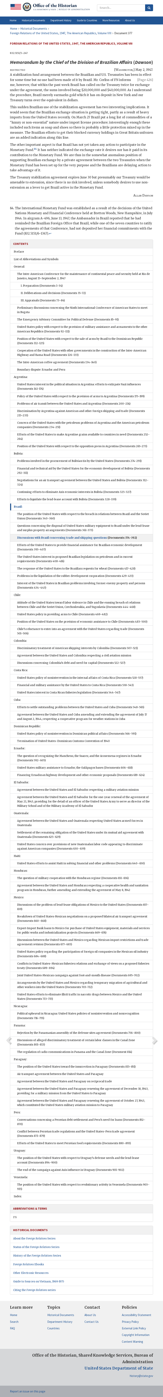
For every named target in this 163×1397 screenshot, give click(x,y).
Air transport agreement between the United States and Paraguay (60, 1074)
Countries (53, 1328)
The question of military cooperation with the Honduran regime (73, 878)
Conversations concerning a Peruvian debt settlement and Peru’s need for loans (81, 1122)
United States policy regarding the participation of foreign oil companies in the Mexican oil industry (82, 954)
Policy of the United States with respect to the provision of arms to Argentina (81, 396)
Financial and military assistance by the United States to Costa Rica (75, 685)
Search (14, 1322)
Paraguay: (20, 1059)
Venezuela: (21, 1177)
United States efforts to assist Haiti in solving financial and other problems (81, 863)
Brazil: (18, 506)
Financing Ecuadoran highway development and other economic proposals (81, 775)
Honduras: (20, 870)
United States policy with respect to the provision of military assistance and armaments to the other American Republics (82, 329)
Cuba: (17, 700)
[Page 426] (145, 80)
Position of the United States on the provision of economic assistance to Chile (82, 621)
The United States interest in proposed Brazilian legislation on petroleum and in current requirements (75, 559)
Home (13, 1315)
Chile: (17, 595)
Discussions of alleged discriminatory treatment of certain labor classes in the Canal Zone (76, 1042)
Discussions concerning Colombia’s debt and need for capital (71, 663)
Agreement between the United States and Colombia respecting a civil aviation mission (74, 655)
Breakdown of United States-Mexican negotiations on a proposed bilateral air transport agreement (82, 919)
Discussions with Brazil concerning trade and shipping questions (77, 537)
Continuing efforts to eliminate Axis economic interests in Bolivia (74, 492)
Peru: (17, 1112)
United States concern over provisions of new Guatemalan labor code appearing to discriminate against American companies (80, 846)
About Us (90, 1315)
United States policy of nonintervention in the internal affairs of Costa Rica (80, 678)
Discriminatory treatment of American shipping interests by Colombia (77, 648)
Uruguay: (20, 1150)
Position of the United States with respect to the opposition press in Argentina (82, 446)
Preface (19, 251)
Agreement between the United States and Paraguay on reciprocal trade (64, 1081)
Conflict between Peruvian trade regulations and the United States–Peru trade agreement (76, 1134)
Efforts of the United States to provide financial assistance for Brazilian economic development (79, 547)
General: (19, 266)
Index (17, 1196)
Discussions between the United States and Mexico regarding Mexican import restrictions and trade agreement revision (82, 942)
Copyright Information (135, 1335)
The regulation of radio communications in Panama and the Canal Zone (74, 1052)
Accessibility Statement (136, 1315)
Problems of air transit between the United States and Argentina (73, 403)
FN (15, 1217)
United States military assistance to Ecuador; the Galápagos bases (75, 767)
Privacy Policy (130, 1322)
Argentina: (21, 377)
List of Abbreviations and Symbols (36, 259)
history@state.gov (141, 1376)
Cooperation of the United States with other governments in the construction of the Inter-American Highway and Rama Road (81, 353)
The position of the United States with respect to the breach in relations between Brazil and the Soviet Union (83, 516)
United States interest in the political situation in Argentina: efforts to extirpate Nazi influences (79, 386)
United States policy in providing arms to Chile (62, 614)
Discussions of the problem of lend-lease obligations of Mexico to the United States (83, 907)
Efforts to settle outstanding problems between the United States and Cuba (80, 707)
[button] (33, 20)
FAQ (12, 1328)
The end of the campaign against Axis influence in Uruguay (70, 1170)
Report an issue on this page (27, 1391)
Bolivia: (18, 453)
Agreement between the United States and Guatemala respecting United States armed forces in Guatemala (80, 823)
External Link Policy (134, 1328)
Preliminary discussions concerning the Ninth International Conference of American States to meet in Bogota (82, 310)
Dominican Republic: (27, 726)
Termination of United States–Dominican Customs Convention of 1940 (63, 741)
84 (35, 149)
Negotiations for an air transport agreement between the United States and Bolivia (82, 482)
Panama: (19, 1025)
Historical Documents (60, 1315)
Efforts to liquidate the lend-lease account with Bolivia (66, 499)
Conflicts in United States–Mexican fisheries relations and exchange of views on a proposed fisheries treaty (83, 966)
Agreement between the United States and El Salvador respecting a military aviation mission (78, 789)
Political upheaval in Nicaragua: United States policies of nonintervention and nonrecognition (78, 1016)
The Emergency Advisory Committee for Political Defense (68, 319)
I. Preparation (42, 285)
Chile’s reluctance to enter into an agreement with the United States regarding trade (80, 631)
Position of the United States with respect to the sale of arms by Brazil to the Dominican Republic (80, 341)
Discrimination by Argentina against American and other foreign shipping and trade (81, 413)
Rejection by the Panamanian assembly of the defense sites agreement (78, 1033)
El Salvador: (21, 782)
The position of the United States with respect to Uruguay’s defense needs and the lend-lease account (78, 1160)
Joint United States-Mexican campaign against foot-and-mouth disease (78, 975)
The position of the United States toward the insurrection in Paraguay (76, 1066)
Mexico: (19, 897)
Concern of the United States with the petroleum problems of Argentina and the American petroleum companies (83, 425)
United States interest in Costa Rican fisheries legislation (68, 692)
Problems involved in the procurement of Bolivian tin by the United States (79, 461)
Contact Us (91, 1322)
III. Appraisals (43, 300)
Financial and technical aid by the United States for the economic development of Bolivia (83, 471)
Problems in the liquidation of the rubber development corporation (75, 576)
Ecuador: (19, 748)
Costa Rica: (21, 670)
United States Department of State (118, 1368)
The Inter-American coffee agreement (57, 362)
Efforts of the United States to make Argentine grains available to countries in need (83, 437)
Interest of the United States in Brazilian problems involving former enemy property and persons (81, 585)
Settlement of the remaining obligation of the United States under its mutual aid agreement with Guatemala (80, 835)
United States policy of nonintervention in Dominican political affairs (76, 733)
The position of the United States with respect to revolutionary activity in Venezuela (83, 1187)
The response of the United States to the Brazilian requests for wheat (76, 568)
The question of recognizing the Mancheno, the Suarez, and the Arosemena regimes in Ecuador (79, 758)
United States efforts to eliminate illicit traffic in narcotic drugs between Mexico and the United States (79, 997)
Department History (59, 1322)
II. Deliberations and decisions (53, 293)
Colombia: (20, 641)
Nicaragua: (21, 1006)
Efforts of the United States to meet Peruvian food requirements (74, 1143)
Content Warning (132, 1341)
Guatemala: (21, 813)
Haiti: (17, 856)
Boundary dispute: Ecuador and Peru (41, 369)
